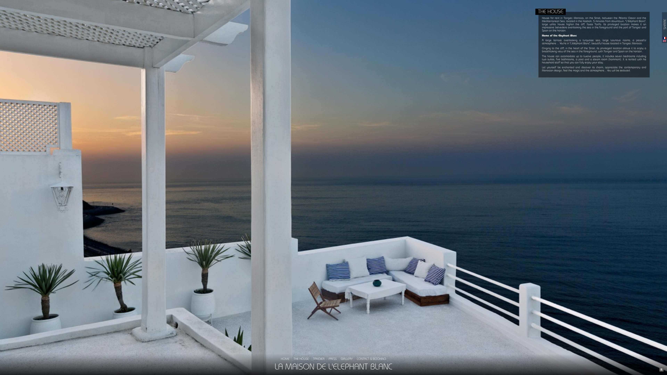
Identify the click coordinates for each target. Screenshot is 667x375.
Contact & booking (371, 359)
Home (285, 359)
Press (333, 359)
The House (301, 359)
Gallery (347, 359)
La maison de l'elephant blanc (333, 367)
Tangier (318, 359)
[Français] (664, 38)
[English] (664, 41)
